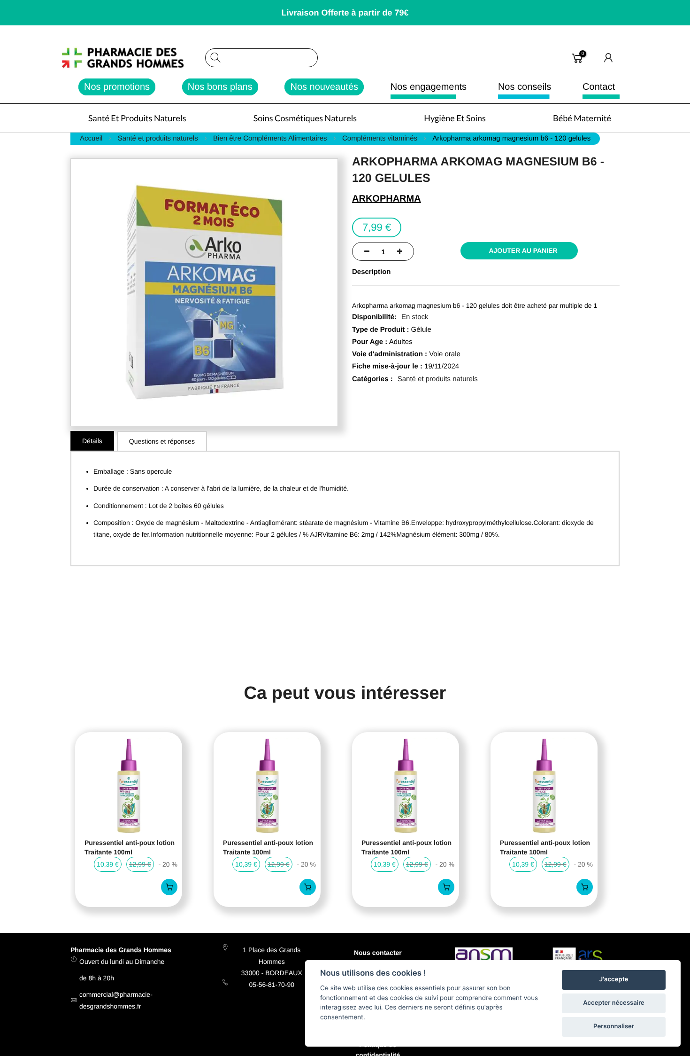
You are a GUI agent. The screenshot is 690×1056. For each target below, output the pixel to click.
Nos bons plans (220, 87)
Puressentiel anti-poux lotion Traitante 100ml (129, 847)
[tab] (92, 441)
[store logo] (133, 58)
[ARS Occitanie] (579, 959)
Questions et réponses (162, 441)
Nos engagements (429, 87)
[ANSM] (483, 956)
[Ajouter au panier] (169, 887)
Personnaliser (613, 1026)
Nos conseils (524, 87)
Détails (92, 441)
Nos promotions (117, 87)
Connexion (609, 57)
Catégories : (372, 379)
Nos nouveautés (324, 87)
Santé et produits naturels (438, 379)
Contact (599, 87)
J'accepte (613, 979)
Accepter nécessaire (613, 1003)
